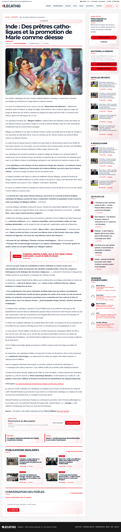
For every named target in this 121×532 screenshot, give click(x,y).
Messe (108, 527)
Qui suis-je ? (78, 527)
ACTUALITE (14, 17)
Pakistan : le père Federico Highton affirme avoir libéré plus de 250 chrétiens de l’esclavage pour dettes (104, 234)
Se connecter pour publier (73, 422)
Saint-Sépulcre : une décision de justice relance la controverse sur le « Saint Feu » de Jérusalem (105, 220)
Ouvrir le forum (104, 37)
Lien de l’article (63, 411)
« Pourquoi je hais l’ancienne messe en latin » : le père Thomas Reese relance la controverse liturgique (105, 206)
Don (112, 527)
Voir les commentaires (58, 422)
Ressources (90, 6)
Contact (116, 527)
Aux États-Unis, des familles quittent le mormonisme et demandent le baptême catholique (105, 248)
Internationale (58, 6)
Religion (68, 6)
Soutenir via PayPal (104, 64)
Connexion (108, 6)
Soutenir (99, 6)
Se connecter (13, 510)
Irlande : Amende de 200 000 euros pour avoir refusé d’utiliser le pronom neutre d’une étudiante (104, 263)
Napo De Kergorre (20, 43)
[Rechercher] (117, 6)
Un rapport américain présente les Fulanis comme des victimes (40, 384)
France (48, 6)
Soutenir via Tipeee (104, 68)
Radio (75, 6)
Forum (81, 6)
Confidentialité (100, 527)
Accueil (7, 17)
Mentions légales (88, 527)
